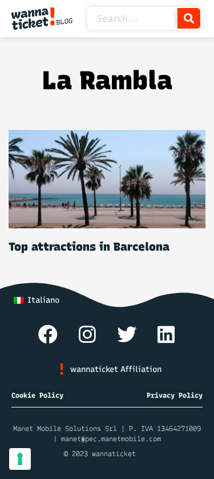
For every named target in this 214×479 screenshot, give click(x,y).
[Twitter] (127, 334)
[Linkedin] (166, 334)
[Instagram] (87, 334)
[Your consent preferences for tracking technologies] (20, 459)
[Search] (188, 18)
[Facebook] (47, 334)
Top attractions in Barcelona (89, 247)
